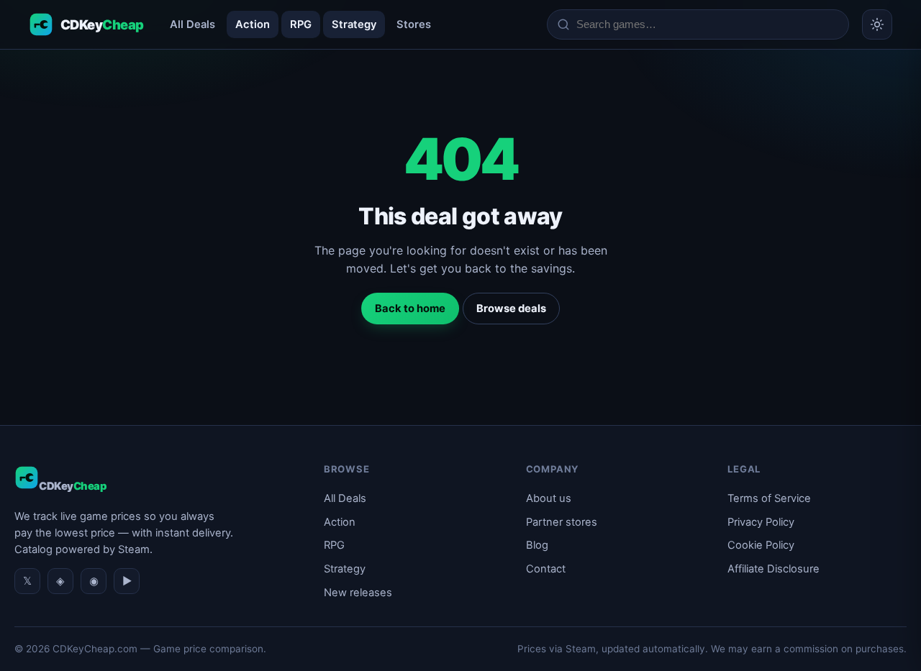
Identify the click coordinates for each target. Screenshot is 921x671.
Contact (546, 568)
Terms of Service (769, 498)
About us (548, 498)
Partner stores (561, 522)
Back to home (410, 308)
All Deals (192, 24)
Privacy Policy (760, 522)
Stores (413, 24)
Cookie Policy (760, 545)
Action (252, 24)
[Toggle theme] (877, 24)
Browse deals (511, 308)
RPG (301, 24)
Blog (537, 545)
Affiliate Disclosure (773, 568)
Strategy (354, 24)
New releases (358, 592)
